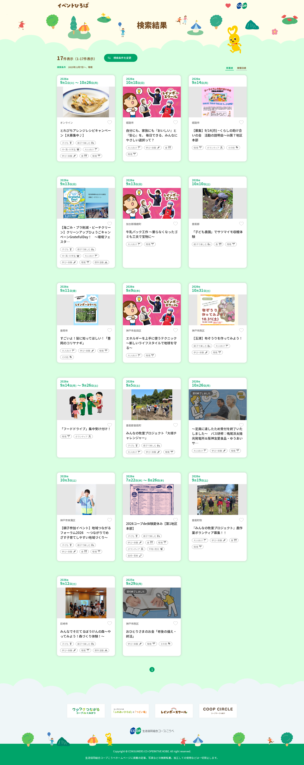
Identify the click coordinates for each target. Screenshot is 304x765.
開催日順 (241, 67)
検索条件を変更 (122, 58)
